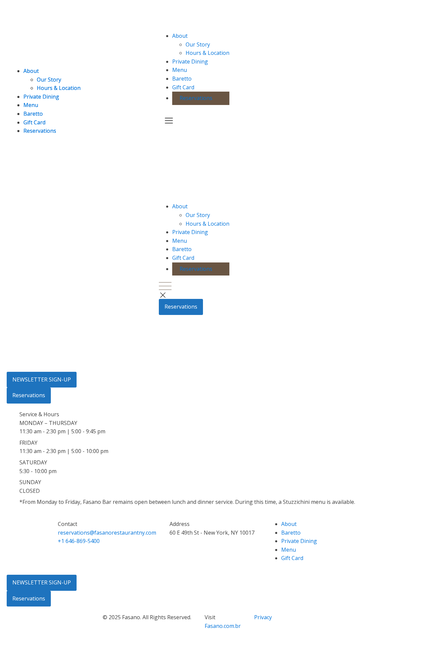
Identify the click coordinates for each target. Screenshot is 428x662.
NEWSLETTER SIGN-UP (41, 379)
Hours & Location (207, 53)
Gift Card (183, 87)
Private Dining (190, 61)
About (180, 35)
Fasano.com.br (223, 626)
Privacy (263, 617)
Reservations (196, 98)
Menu (179, 70)
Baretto (182, 78)
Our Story (198, 44)
